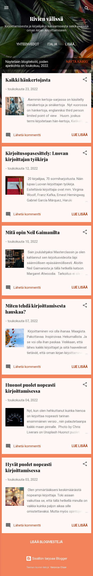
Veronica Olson (58, 567)
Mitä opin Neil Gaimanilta (32, 232)
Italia (52, 44)
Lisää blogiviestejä (46, 542)
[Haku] (86, 9)
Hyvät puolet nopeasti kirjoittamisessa (28, 467)
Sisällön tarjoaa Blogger (49, 558)
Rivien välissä (46, 18)
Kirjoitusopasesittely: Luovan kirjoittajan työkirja (36, 156)
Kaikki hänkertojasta (27, 80)
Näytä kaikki (77, 62)
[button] (85, 80)
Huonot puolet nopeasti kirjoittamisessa (30, 388)
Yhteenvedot (27, 44)
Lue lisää (80, 135)
